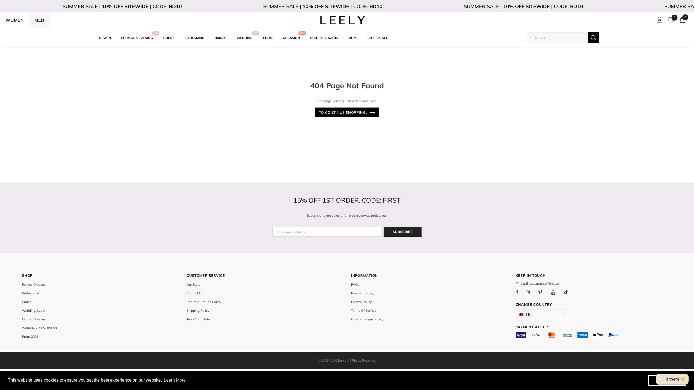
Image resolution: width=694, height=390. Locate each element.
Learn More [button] (175, 380)
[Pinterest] (543, 292)
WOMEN (14, 20)
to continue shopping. (343, 112)
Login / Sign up (659, 21)
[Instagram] (530, 292)
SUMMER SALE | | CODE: (122, 6)
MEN (39, 20)
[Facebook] (520, 292)
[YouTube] (556, 292)
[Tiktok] (569, 292)
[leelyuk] (342, 20)
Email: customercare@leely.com (540, 283)
